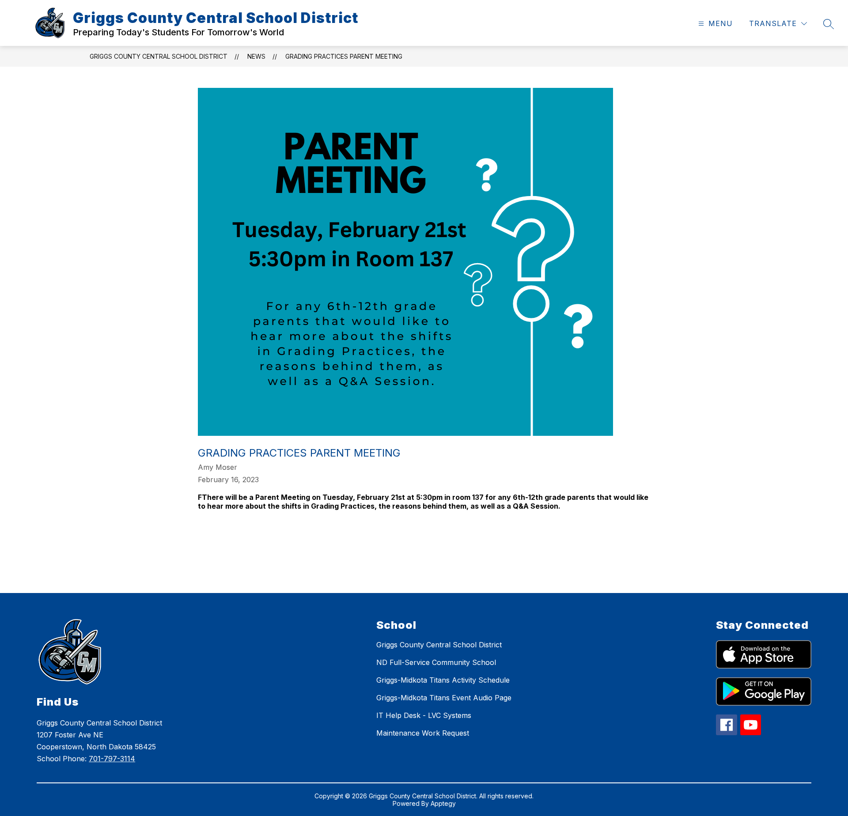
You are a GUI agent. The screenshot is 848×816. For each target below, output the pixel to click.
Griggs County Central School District (158, 56)
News (256, 56)
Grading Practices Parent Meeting (343, 56)
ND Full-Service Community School (436, 662)
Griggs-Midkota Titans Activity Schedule (443, 680)
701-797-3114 (112, 758)
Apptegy (443, 803)
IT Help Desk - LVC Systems (423, 715)
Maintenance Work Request (422, 733)
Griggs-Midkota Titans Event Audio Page (443, 697)
